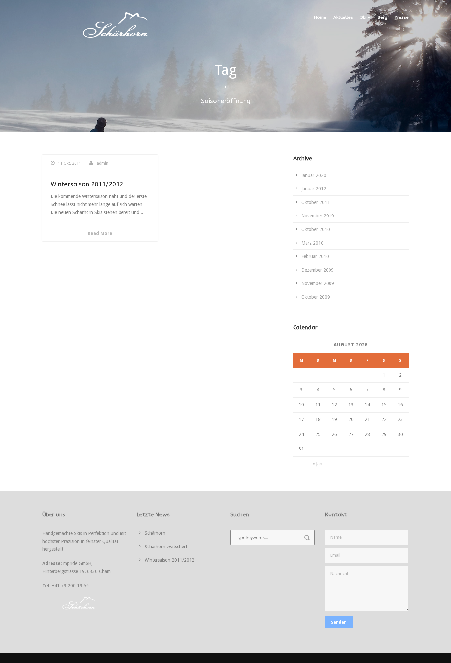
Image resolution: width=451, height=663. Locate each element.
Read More (100, 233)
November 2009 (317, 283)
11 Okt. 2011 (69, 163)
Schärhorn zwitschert (166, 546)
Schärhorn (155, 533)
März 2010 (312, 243)
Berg (382, 17)
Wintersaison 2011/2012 (87, 184)
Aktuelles (343, 17)
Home (320, 17)
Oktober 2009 (315, 297)
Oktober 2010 (315, 229)
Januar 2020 (313, 175)
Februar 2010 (315, 256)
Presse (402, 17)
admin (102, 163)
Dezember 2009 (317, 270)
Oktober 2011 (315, 202)
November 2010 (317, 215)
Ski (363, 17)
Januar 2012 (313, 188)
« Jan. (318, 463)
